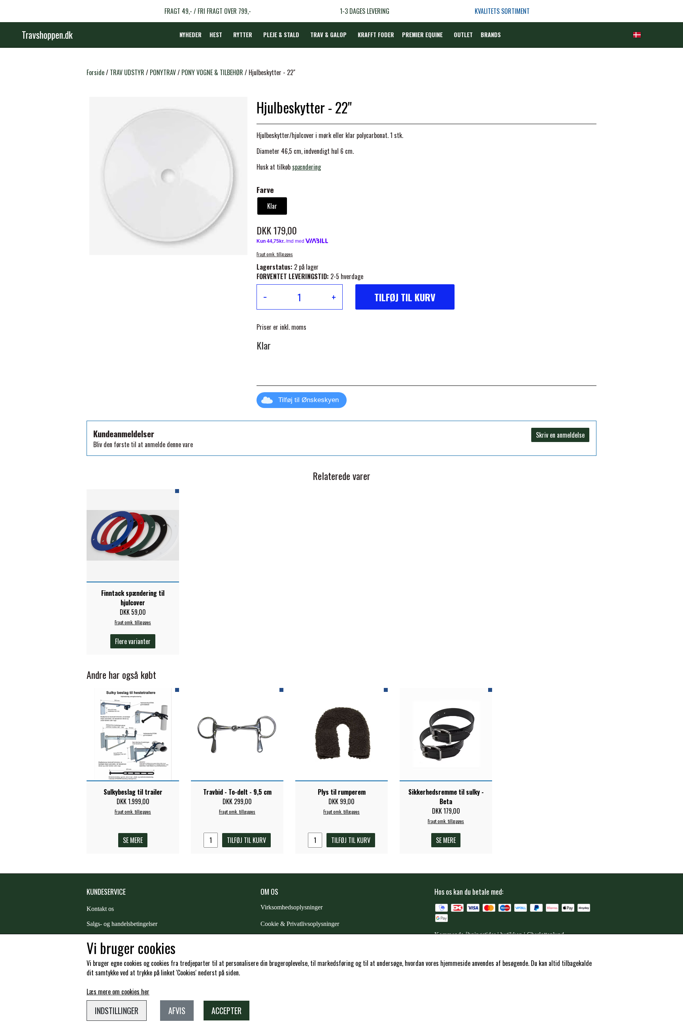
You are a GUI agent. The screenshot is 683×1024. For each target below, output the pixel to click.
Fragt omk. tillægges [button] (275, 254)
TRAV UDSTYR (127, 72)
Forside (95, 72)
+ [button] (334, 297)
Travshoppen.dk (47, 35)
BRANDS (491, 34)
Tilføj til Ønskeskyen (308, 400)
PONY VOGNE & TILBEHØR (212, 72)
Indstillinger (116, 1010)
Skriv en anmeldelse (560, 435)
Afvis (176, 1010)
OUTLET (463, 34)
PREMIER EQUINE (422, 34)
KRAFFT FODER (376, 34)
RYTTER (242, 34)
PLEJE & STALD (281, 34)
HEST (215, 34)
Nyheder (190, 34)
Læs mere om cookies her (118, 991)
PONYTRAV (163, 72)
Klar (272, 206)
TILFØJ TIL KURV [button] (405, 297)
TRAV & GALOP (328, 34)
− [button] (265, 297)
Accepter (226, 1010)
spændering (306, 167)
